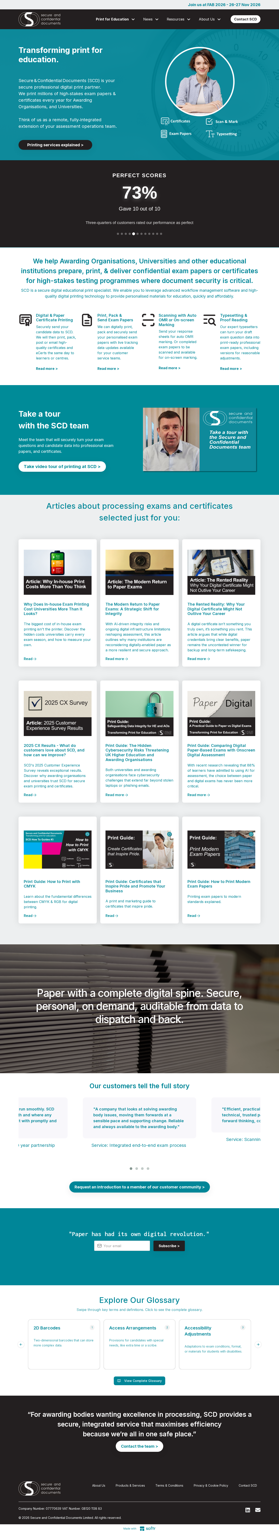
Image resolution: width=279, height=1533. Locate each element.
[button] (116, 19)
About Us (98, 1485)
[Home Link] (39, 19)
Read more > (47, 368)
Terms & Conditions (169, 1485)
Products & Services (130, 1485)
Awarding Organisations (97, 261)
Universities (158, 261)
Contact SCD (248, 1485)
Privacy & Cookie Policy (211, 1485)
